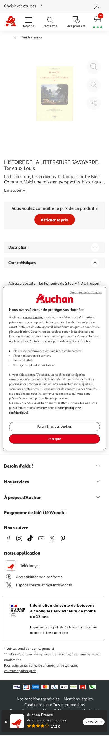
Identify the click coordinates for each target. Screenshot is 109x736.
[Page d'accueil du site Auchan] (11, 21)
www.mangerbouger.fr (20, 671)
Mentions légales (78, 699)
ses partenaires (33, 317)
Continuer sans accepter (86, 292)
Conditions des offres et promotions (54, 705)
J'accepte (54, 439)
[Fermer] (5, 722)
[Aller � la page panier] (97, 21)
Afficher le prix (54, 219)
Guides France (32, 37)
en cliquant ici (44, 649)
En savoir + (14, 190)
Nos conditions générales (38, 699)
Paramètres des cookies (54, 426)
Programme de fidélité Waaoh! (35, 512)
